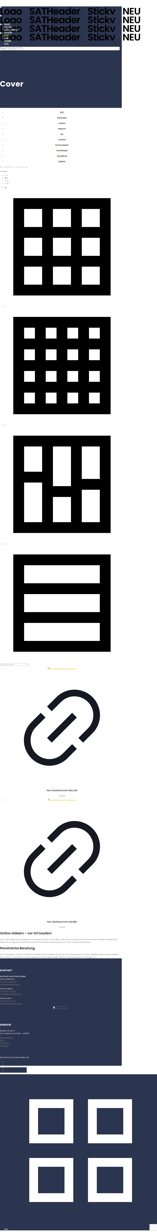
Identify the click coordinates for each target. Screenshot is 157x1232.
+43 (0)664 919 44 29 (8, 1001)
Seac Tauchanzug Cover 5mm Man (62, 921)
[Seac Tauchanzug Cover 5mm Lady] (62, 668)
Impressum (4, 1046)
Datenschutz (5, 1043)
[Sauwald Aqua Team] (70, 24)
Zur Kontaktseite (6, 1038)
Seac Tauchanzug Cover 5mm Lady (62, 790)
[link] (23, 49)
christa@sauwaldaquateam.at (11, 1004)
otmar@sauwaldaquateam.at (10, 994)
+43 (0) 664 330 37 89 (8, 982)
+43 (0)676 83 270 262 (8, 991)
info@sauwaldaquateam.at (10, 984)
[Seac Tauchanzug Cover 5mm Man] (62, 800)
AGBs (2, 1040)
